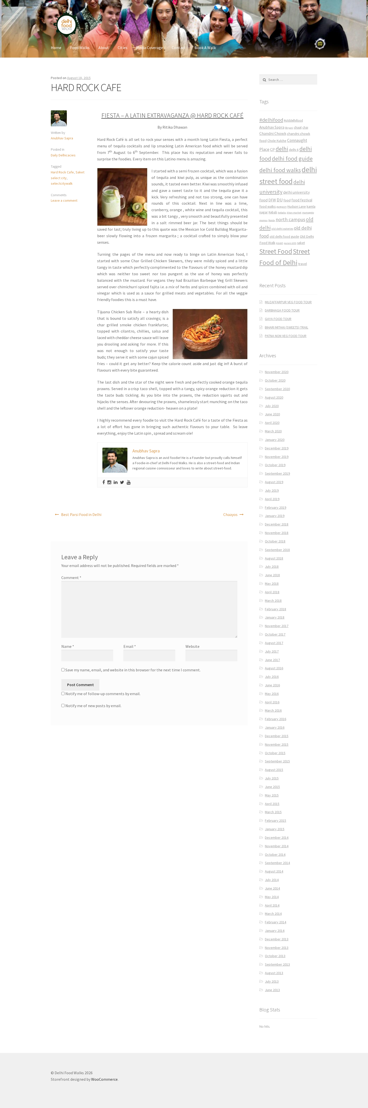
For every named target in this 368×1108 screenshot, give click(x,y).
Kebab (273, 212)
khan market (294, 212)
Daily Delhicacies (63, 155)
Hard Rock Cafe (62, 172)
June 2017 (272, 660)
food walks (267, 206)
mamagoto (308, 212)
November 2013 (276, 947)
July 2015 (272, 778)
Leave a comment (64, 200)
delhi (282, 149)
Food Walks (80, 47)
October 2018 (275, 541)
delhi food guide (292, 158)
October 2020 (275, 380)
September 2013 (277, 964)
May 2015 (272, 795)
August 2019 (274, 482)
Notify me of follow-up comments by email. (102, 693)
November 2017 (276, 626)
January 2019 (274, 515)
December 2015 (276, 736)
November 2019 (276, 456)
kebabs (282, 212)
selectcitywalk (62, 183)
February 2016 (275, 719)
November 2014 (276, 846)
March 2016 (273, 710)
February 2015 (275, 820)
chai (305, 127)
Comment (71, 577)
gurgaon (282, 206)
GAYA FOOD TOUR (278, 319)
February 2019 (275, 507)
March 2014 (273, 913)
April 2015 (272, 803)
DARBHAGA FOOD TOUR (282, 310)
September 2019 (277, 473)
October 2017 (275, 634)
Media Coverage (149, 47)
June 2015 (272, 786)
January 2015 (274, 829)
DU (280, 200)
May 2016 (272, 693)
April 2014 (272, 905)
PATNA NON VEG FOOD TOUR (285, 336)
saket (301, 243)
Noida (271, 220)
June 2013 (272, 990)
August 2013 (274, 973)
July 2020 (272, 406)
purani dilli (290, 243)
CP (272, 149)
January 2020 (274, 439)
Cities (122, 47)
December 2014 (276, 837)
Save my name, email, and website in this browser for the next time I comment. (133, 669)
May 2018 (272, 583)
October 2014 (275, 854)
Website (193, 646)
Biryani (289, 127)
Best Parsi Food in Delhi (81, 514)
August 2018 (274, 558)
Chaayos (230, 514)
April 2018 (272, 592)
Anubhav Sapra (62, 138)
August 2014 (274, 871)
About (103, 47)
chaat (298, 127)
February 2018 (275, 609)
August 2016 (274, 668)
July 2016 (272, 676)
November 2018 (276, 532)
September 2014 (277, 863)
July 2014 (272, 880)
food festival (301, 200)
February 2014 (275, 922)
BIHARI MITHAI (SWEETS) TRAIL (286, 327)
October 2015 (275, 753)
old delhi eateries (282, 228)
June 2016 (272, 685)
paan (279, 243)
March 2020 (273, 431)
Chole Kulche (276, 141)
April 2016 (272, 702)
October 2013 (275, 956)
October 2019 (275, 465)
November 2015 (276, 744)
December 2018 (276, 524)
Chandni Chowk (272, 133)
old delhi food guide (284, 236)
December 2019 (276, 448)
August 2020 (274, 397)
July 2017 (272, 651)
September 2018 (277, 549)
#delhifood (271, 120)
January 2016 (274, 727)
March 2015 (273, 812)
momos (263, 220)
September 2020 (277, 389)
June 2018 (272, 575)
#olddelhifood (293, 120)
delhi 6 (294, 150)
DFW (272, 200)
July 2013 (272, 981)
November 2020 (276, 372)
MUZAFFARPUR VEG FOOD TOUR (288, 302)
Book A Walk (205, 47)
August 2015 (274, 769)
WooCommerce (104, 1079)
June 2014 (272, 888)
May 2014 (272, 897)
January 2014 (274, 930)
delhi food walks (280, 170)
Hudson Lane (296, 206)
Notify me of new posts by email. (93, 705)
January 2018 (274, 617)
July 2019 (272, 490)
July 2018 (272, 566)
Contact (179, 47)
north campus (290, 219)
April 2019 (272, 499)
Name (67, 646)
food (287, 200)
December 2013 (276, 939)
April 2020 (272, 422)
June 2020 (272, 414)
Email (129, 646)
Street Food (275, 251)
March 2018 (273, 600)
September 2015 (277, 761)
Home (56, 47)
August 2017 (274, 643)
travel (302, 263)
